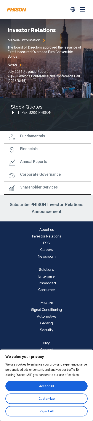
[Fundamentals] (12, 137)
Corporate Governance (40, 174)
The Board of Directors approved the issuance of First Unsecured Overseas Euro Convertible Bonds (44, 52)
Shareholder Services (39, 187)
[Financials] (12, 150)
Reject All (47, 411)
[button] (82, 9)
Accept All (46, 386)
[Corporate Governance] (12, 175)
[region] (46, 385)
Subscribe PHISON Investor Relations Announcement (46, 208)
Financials (29, 148)
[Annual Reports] (12, 162)
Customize (46, 398)
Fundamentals (32, 136)
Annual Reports (33, 161)
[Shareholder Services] (12, 188)
